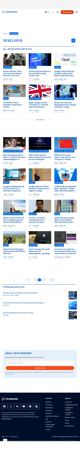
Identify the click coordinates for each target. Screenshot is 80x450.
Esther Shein (8, 79)
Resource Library (70, 417)
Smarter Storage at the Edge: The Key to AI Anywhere (20, 293)
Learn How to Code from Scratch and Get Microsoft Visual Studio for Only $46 (65, 251)
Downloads (68, 402)
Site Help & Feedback (52, 416)
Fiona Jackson (34, 110)
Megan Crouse (59, 110)
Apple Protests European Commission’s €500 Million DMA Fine (14, 251)
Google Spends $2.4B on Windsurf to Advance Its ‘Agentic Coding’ (39, 188)
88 (51, 280)
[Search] (57, 12)
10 (39, 280)
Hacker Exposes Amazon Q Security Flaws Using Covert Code (40, 73)
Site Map (48, 413)
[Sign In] (53, 12)
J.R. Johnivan (34, 79)
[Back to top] (76, 444)
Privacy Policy (9, 374)
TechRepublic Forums (71, 405)
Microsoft (6, 305)
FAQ (47, 419)
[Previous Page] (24, 279)
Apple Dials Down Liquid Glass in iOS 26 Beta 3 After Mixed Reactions (64, 220)
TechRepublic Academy (62, 257)
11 (44, 280)
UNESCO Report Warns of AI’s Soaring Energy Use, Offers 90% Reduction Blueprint (13, 220)
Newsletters (49, 408)
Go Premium (67, 12)
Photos (67, 420)
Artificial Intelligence (11, 295)
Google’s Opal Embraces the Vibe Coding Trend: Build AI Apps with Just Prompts (64, 73)
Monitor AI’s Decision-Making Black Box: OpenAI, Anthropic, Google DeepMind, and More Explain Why (65, 105)
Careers (48, 429)
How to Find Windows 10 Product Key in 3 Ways (18, 313)
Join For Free (40, 368)
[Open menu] (76, 12)
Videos (67, 423)
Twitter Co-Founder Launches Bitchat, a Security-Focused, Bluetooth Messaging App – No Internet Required (40, 220)
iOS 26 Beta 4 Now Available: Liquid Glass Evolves (12, 105)
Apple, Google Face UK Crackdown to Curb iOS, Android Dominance (38, 105)
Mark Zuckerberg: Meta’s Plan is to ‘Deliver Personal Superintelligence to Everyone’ (14, 157)
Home (4, 33)
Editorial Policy (69, 426)
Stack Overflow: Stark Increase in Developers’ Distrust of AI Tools (12, 73)
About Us (48, 402)
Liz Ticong (33, 257)
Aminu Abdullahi (60, 79)
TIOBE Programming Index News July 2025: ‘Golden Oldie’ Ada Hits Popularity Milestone (65, 188)
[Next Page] (55, 279)
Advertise (49, 422)
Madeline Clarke (9, 110)
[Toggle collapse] (5, 440)
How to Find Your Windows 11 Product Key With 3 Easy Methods (23, 303)
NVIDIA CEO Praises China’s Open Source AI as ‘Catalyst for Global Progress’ (65, 157)
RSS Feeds (49, 410)
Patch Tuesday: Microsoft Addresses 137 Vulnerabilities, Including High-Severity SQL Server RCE (39, 251)
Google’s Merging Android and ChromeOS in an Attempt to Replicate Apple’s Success (13, 188)
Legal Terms (5, 436)
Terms (68, 372)
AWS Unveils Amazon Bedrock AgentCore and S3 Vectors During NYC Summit (40, 157)
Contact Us (49, 405)
